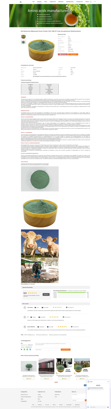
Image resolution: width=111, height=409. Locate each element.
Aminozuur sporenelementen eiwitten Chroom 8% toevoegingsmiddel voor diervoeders (46, 376)
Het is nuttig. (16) (71, 307)
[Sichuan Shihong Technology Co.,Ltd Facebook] (85, 385)
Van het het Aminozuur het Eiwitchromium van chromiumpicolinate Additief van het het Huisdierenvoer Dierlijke (82, 376)
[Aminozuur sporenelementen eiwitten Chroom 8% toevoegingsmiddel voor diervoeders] (46, 366)
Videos (45, 1)
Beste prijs (63, 54)
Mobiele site (77, 404)
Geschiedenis (40, 396)
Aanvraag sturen (65, 349)
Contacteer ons (79, 1)
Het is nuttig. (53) (76, 326)
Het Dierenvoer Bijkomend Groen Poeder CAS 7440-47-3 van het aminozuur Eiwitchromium (52, 28)
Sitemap (60, 404)
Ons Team (39, 401)
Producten (39, 1)
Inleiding (39, 394)
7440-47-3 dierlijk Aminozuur (29, 334)
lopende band (57, 394)
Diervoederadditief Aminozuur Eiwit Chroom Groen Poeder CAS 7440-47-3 (64, 376)
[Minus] (108, 381)
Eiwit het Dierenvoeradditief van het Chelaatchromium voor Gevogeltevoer (28, 376)
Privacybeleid (68, 404)
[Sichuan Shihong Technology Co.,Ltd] (20, 2)
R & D (56, 396)
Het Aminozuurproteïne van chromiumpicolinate (57, 334)
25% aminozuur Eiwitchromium (42, 334)
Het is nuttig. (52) (67, 317)
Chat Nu (87, 1)
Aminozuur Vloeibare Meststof (26, 396)
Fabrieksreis (60, 1)
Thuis (33, 404)
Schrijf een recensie (46, 295)
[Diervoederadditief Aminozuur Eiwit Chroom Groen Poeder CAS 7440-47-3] (64, 366)
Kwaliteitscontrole (70, 1)
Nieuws (54, 404)
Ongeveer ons (53, 1)
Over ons (47, 404)
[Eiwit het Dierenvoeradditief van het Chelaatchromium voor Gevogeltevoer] (29, 366)
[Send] (108, 407)
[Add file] (88, 407)
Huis (33, 1)
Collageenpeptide (24, 401)
